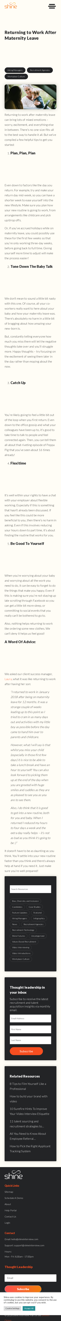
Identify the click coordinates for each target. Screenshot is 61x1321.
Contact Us (10, 1216)
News (14, 924)
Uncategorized (37, 936)
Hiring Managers (15, 70)
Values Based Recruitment (24, 941)
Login (7, 1222)
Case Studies (35, 907)
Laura (8, 679)
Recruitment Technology (23, 930)
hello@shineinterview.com (21, 1239)
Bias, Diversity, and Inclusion (25, 901)
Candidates (17, 907)
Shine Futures (18, 936)
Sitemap (9, 1191)
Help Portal (11, 1210)
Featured (37, 912)
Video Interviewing (20, 947)
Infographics (39, 918)
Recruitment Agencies (40, 70)
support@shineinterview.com (24, 1245)
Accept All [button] (28, 1308)
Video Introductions (21, 953)
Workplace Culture (16, 76)
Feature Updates (19, 912)
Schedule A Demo (14, 1198)
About (8, 1204)
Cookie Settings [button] (12, 1308)
